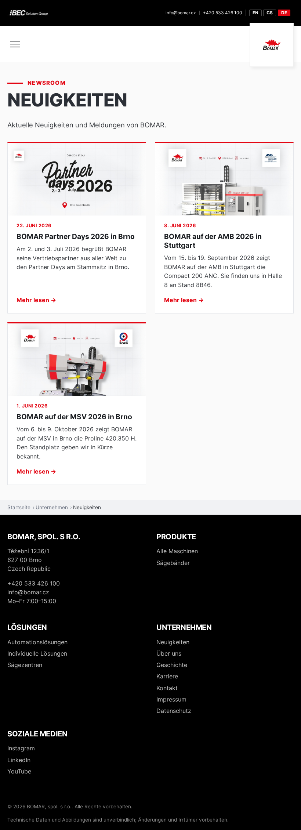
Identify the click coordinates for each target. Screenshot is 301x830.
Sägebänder (173, 562)
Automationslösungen (37, 642)
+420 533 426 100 (222, 12)
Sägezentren (24, 664)
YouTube (19, 771)
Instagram (21, 748)
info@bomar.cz (181, 12)
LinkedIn (18, 760)
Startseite (18, 507)
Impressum (171, 699)
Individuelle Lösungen (37, 653)
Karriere (167, 676)
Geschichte (171, 664)
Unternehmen (52, 507)
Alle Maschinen (177, 551)
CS (269, 12)
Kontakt (167, 688)
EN (255, 12)
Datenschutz (173, 710)
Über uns (168, 653)
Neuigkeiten (172, 642)
